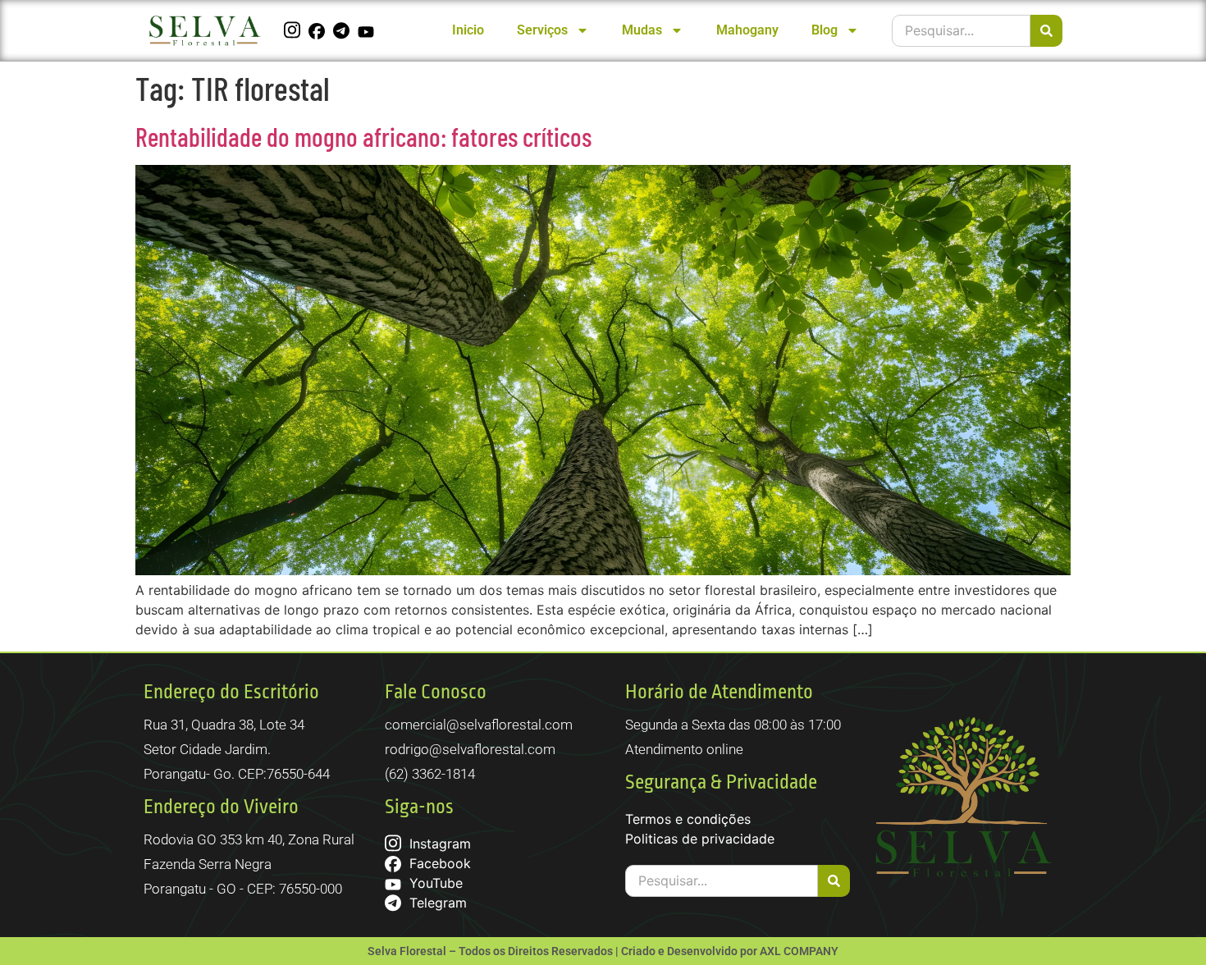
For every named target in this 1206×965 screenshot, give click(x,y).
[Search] (1046, 31)
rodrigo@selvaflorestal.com (470, 749)
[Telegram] (343, 30)
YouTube (434, 883)
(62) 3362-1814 (430, 774)
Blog (824, 30)
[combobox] (961, 31)
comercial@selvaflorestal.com (479, 724)
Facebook (438, 863)
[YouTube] (368, 30)
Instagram (438, 843)
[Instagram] (294, 30)
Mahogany (747, 30)
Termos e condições (688, 819)
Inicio (468, 30)
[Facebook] (318, 30)
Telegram (436, 902)
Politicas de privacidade (699, 838)
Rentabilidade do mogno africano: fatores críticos (363, 136)
